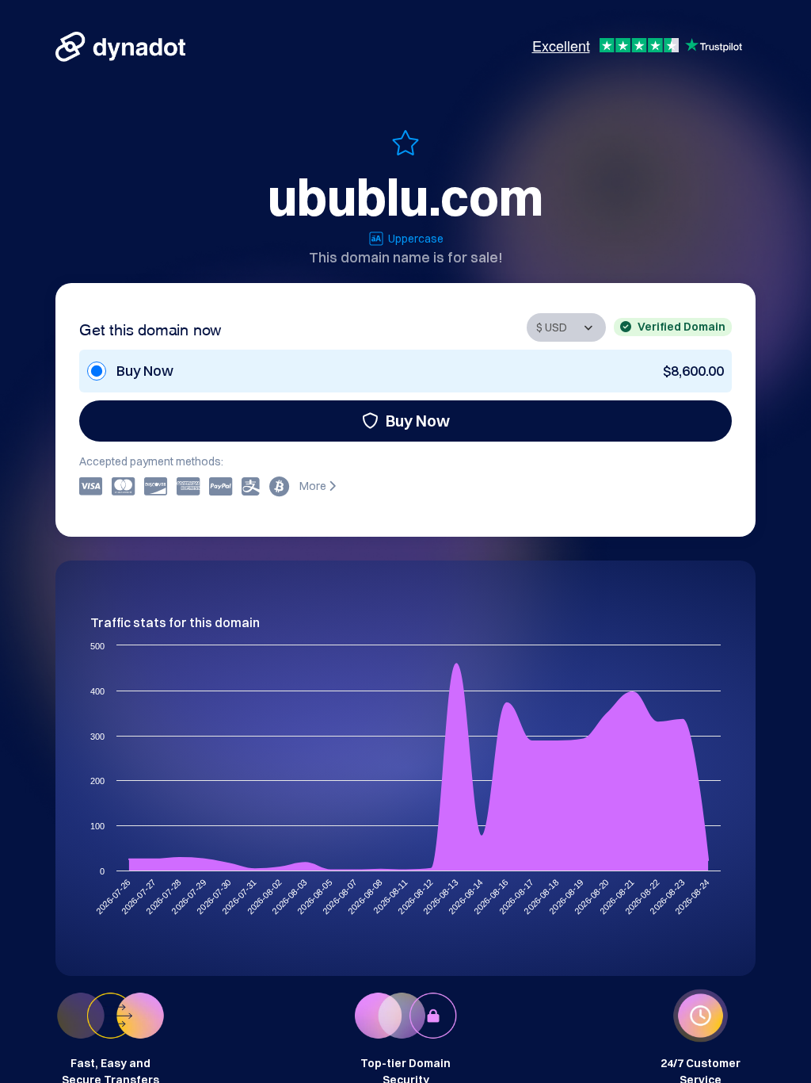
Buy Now (418, 421)
